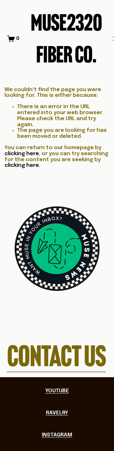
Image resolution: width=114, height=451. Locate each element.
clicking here (21, 153)
